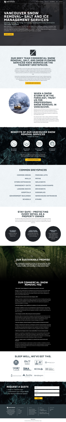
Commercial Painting (32, 411)
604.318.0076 (42, 409)
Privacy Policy (33, 419)
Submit (38, 398)
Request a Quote (8, 34)
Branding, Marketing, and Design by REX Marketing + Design (33, 420)
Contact (61, 1)
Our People (20, 410)
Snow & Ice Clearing (32, 409)
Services (47, 1)
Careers (19, 413)
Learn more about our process (33, 83)
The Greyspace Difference (33, 159)
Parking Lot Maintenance (32, 410)
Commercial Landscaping (32, 412)
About (19, 409)
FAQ (57, 1)
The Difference (39, 1)
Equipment (52, 1)
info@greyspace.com (43, 410)
